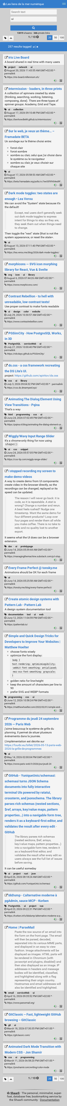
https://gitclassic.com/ (18, 1035)
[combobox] (33, 19)
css (10, 380)
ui (34, 47)
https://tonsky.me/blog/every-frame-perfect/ (29, 587)
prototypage (27, 546)
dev (10, 546)
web (41, 614)
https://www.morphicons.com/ (22, 284)
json (33, 873)
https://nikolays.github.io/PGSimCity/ (25, 353)
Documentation (49, 1100)
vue (41, 906)
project (11, 67)
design (16, 311)
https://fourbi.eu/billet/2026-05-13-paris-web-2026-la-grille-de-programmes (33, 747)
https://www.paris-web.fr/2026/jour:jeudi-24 (28, 764)
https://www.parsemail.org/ (20, 1002)
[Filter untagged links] (5, 38)
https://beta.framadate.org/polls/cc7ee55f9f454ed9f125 (35, 181)
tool (29, 614)
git (9, 1025)
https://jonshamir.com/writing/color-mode (27, 1067)
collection (18, 109)
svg (10, 274)
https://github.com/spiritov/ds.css (36, 375)
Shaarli (14, 1093)
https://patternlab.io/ (17, 624)
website (36, 311)
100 (62, 37)
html (10, 414)
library (31, 274)
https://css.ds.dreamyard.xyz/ (21, 387)
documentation (15, 614)
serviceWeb (30, 343)
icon (17, 274)
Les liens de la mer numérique (25, 4)
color (26, 311)
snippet (24, 449)
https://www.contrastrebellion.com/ (24, 321)
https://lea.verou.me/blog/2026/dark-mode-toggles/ (32, 252)
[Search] (33, 28)
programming (23, 414)
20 (49, 37)
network (23, 67)
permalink (34, 384)
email (11, 992)
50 (55, 37)
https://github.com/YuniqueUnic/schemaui (28, 883)
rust (26, 873)
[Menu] (64, 5)
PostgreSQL (14, 343)
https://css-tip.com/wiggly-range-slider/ (26, 459)
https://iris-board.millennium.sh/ (22, 77)
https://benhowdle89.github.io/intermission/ (28, 119)
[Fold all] (11, 38)
